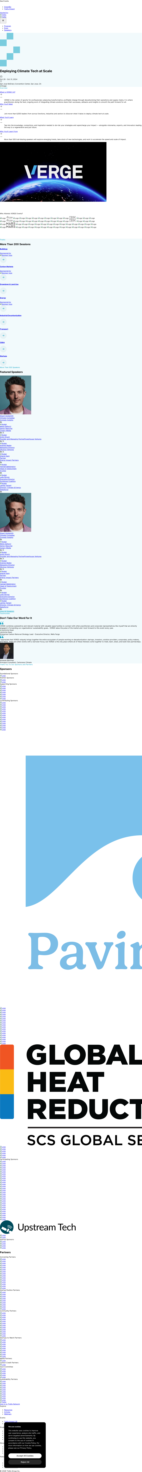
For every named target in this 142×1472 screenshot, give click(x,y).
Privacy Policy (25, 1448)
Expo (6, 28)
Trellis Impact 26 (10, 1421)
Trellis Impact (9, 9)
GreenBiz (7, 7)
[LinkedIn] (1, 1459)
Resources (8, 1410)
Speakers (7, 30)
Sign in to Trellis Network (10, 1404)
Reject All (25, 1462)
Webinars (7, 1414)
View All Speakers (7, 611)
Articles (7, 1412)
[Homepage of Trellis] (3, 1402)
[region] (25, 1445)
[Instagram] (4, 1459)
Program (7, 26)
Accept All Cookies (25, 1456)
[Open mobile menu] (3, 20)
